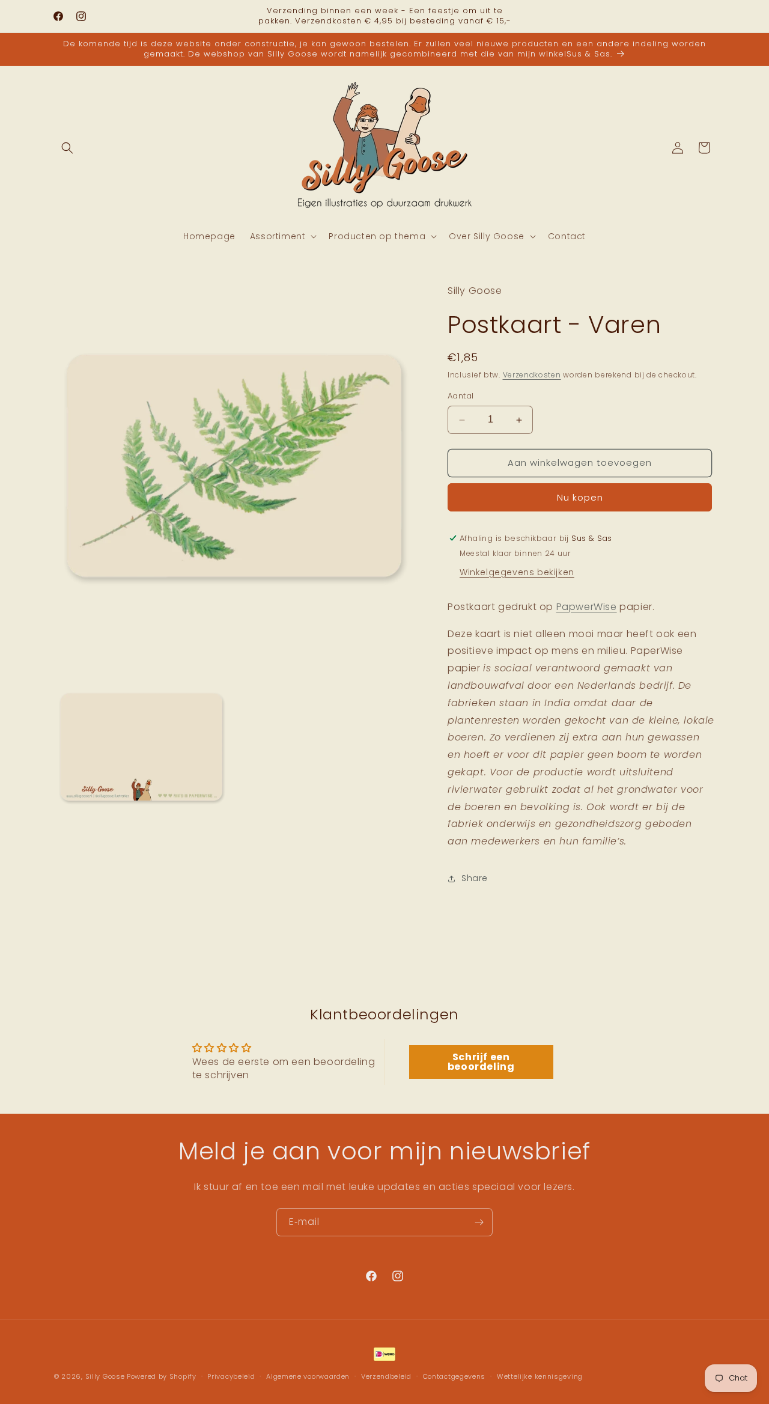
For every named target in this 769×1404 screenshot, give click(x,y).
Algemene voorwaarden (308, 1376)
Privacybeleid (231, 1376)
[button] (67, 148)
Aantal (460, 396)
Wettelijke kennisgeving (540, 1376)
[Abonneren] (479, 1222)
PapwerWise (586, 607)
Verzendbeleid (386, 1376)
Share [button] (474, 879)
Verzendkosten (532, 375)
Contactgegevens (454, 1376)
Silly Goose (105, 1376)
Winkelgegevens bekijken (517, 572)
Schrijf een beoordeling (481, 1061)
